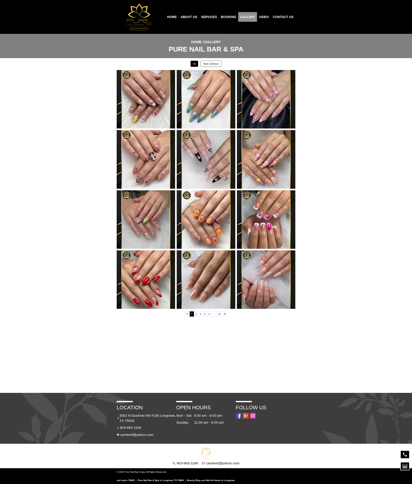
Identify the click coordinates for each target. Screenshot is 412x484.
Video (264, 17)
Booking (228, 17)
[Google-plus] (246, 416)
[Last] (224, 314)
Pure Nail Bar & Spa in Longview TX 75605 (161, 480)
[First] (187, 314)
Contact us (283, 17)
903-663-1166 (130, 427)
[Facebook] (239, 416)
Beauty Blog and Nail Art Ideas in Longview (211, 480)
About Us (189, 17)
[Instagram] (253, 416)
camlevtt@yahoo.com (136, 435)
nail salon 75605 (126, 480)
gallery (247, 17)
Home (172, 17)
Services (209, 17)
